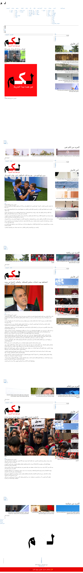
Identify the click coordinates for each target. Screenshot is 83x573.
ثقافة (34, 8)
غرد (6, 140)
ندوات (34, 13)
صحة (16, 14)
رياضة (27, 8)
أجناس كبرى (39, 8)
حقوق (44, 10)
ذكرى (53, 18)
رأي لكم (30, 10)
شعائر (48, 14)
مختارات (49, 10)
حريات (45, 8)
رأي (30, 8)
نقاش (34, 11)
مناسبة (48, 11)
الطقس (53, 14)
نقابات (16, 17)
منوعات (49, 8)
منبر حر (30, 11)
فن (33, 10)
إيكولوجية (54, 13)
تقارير (12, 10)
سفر (48, 13)
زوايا (53, 19)
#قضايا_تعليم (17, 15)
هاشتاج (30, 15)
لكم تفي (11, 34)
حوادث (16, 11)
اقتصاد (22, 8)
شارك (6, 142)
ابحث (68, 35)
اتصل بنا (1, 522)
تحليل (12, 11)
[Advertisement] (29, 131)
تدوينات (30, 14)
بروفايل (37, 14)
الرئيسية (8, 8)
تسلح (53, 17)
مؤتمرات (21, 11)
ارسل (6, 143)
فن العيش (49, 15)
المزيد (54, 8)
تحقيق (37, 10)
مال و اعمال (22, 10)
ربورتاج (37, 11)
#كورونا (53, 15)
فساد (53, 11)
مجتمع (17, 8)
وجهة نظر (31, 13)
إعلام (53, 10)
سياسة (13, 8)
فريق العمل (62, 8)
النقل (16, 13)
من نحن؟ (2, 519)
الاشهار (1, 520)
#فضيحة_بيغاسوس (55, 23)
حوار (37, 13)
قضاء (16, 10)
